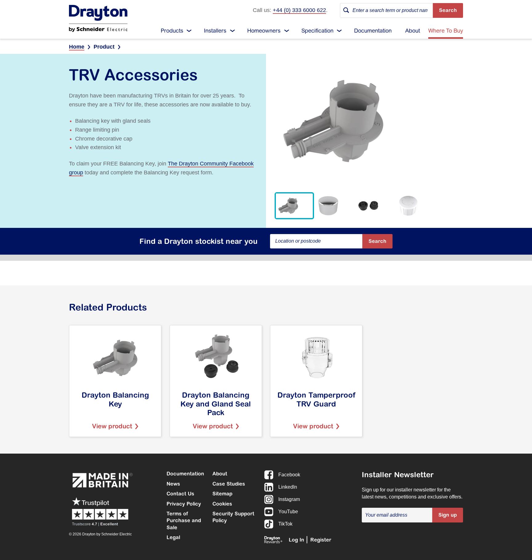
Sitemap (222, 493)
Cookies (222, 503)
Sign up (447, 515)
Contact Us (180, 493)
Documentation (373, 30)
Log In (296, 539)
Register (320, 539)
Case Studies (228, 484)
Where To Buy (445, 30)
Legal (173, 537)
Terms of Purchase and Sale (184, 520)
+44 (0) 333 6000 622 (299, 10)
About (412, 30)
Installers (215, 30)
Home (76, 47)
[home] (98, 18)
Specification (317, 30)
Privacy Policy (184, 503)
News (173, 484)
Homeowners (263, 30)
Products (172, 30)
